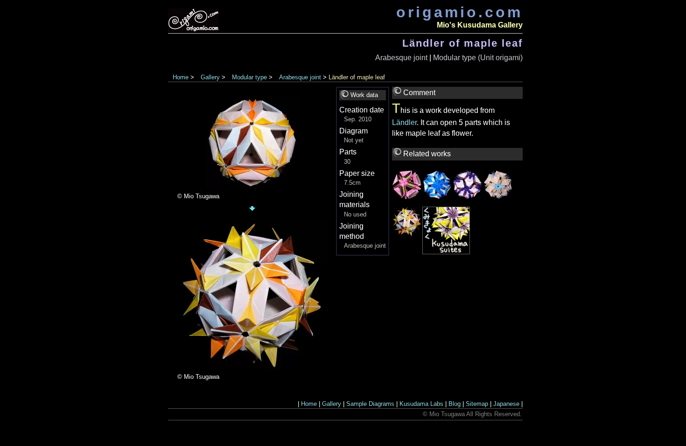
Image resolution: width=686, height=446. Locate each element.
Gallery (210, 77)
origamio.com (459, 12)
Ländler (404, 122)
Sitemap (477, 403)
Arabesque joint (401, 58)
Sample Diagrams (370, 403)
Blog (454, 403)
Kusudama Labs (421, 403)
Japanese (506, 403)
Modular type (249, 77)
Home (181, 77)
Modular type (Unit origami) (478, 58)
